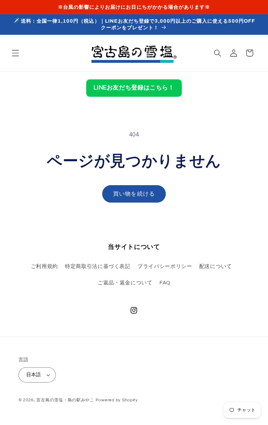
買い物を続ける (134, 194)
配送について (215, 266)
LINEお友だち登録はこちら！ (134, 88)
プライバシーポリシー (164, 266)
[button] (15, 53)
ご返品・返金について (125, 282)
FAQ (164, 282)
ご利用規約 (44, 266)
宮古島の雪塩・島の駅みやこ (65, 400)
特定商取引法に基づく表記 (98, 266)
